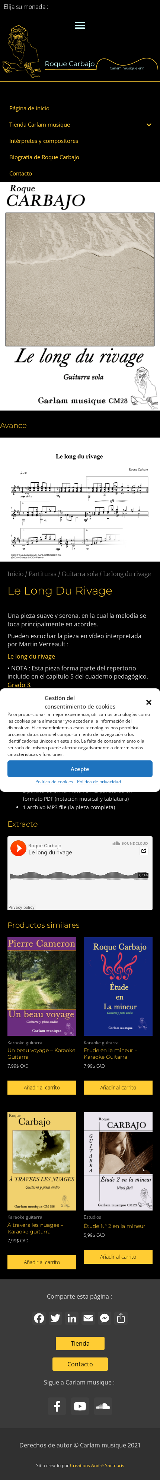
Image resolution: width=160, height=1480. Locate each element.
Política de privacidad (99, 781)
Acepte (80, 769)
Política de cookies (54, 781)
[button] (149, 702)
